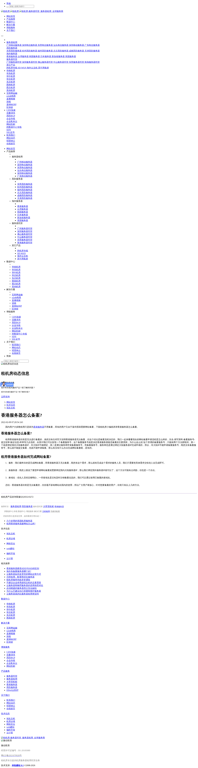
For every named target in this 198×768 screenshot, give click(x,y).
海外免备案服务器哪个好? (18, 571)
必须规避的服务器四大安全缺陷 (21, 588)
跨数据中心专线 (11, 511)
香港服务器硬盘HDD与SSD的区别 (22, 568)
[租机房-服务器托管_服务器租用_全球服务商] (10, 11)
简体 (8, 3)
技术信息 (10, 405)
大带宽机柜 (48, 506)
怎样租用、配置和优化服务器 (20, 577)
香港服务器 (38, 427)
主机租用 (46, 511)
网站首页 (10, 148)
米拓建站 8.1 (18, 765)
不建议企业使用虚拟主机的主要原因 (23, 582)
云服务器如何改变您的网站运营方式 (23, 574)
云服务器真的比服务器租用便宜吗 (22, 594)
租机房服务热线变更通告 (18, 580)
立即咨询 (5, 397)
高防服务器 (27, 506)
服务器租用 (16, 506)
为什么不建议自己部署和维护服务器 (23, 591)
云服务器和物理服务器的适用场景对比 (24, 585)
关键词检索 (55, 511)
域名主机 (10, 408)
